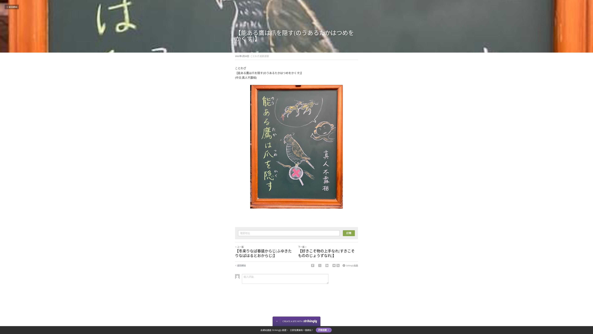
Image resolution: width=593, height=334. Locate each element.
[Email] (334, 265)
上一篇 (240, 247)
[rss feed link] (338, 265)
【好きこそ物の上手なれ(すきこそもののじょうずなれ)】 (326, 253)
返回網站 (13, 7)
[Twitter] (319, 265)
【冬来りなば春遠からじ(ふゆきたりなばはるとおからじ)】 (263, 253)
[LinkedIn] (326, 265)
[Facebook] (312, 265)
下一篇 (301, 247)
